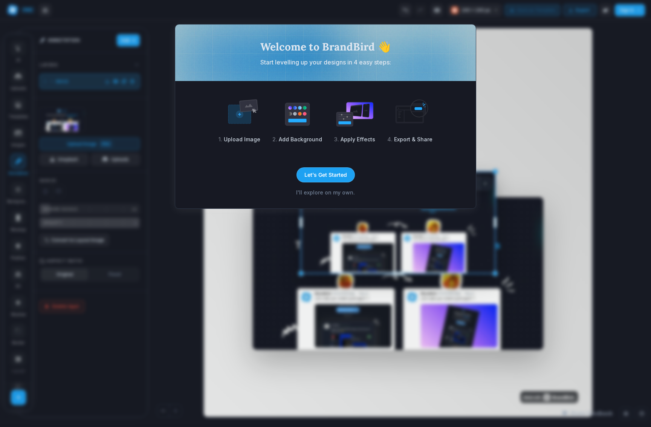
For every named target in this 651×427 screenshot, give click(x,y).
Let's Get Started (325, 174)
